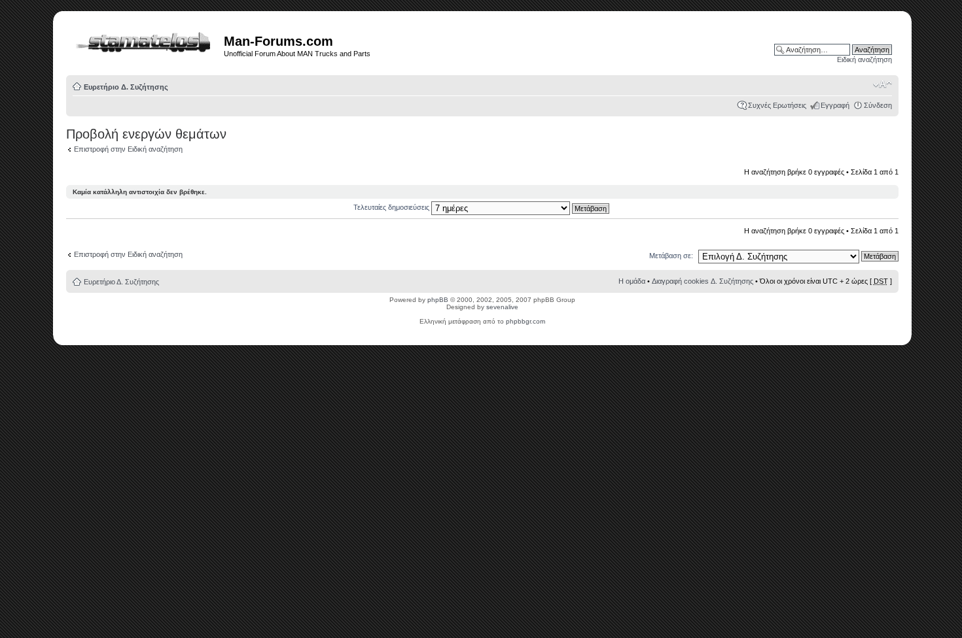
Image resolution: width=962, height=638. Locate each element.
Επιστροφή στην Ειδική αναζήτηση (128, 149)
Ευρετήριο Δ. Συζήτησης (126, 87)
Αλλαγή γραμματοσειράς (882, 84)
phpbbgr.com (525, 321)
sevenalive (502, 307)
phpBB (437, 299)
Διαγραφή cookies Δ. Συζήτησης (702, 281)
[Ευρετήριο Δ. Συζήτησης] (146, 40)
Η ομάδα (631, 281)
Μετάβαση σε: (671, 256)
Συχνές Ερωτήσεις (777, 105)
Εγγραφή (835, 105)
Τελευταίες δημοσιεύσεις (392, 207)
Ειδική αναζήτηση (864, 59)
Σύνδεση (878, 105)
